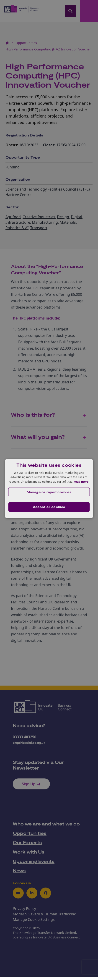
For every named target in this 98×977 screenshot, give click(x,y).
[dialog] (49, 488)
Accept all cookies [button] (49, 507)
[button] (49, 492)
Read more (81, 482)
